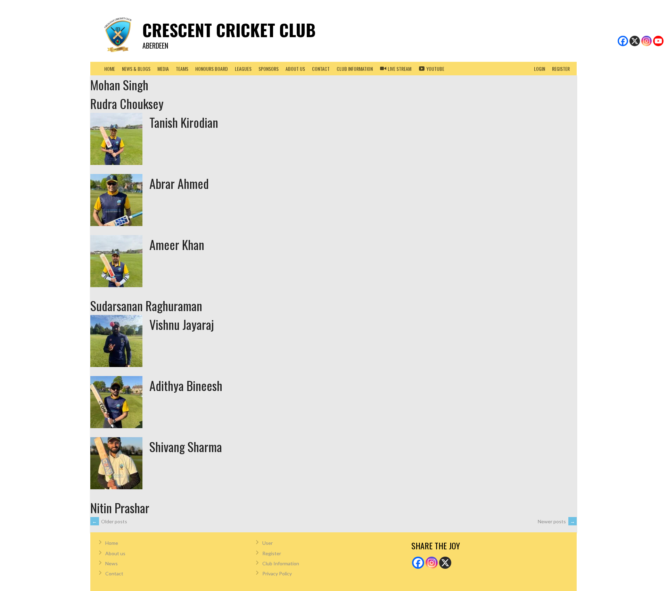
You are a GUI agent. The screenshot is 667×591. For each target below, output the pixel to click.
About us (295, 68)
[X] (634, 41)
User (267, 543)
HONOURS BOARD (211, 68)
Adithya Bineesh (185, 385)
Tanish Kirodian (183, 122)
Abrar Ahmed (179, 183)
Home (109, 68)
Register (561, 68)
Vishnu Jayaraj (181, 324)
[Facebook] (623, 41)
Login (539, 68)
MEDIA (163, 68)
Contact (321, 68)
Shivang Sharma (185, 446)
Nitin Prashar (119, 507)
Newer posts (556, 521)
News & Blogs (136, 68)
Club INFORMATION (355, 68)
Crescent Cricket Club (229, 29)
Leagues (243, 68)
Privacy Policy (277, 573)
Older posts (109, 521)
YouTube (434, 68)
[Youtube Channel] (658, 41)
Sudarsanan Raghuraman (146, 305)
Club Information (280, 563)
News (111, 563)
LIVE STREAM (399, 68)
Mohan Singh (119, 84)
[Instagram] (646, 41)
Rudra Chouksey (127, 103)
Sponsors (268, 68)
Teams (182, 68)
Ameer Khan (176, 244)
